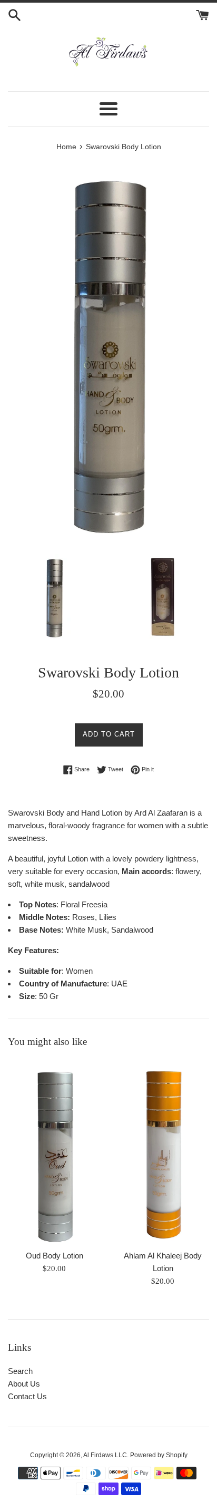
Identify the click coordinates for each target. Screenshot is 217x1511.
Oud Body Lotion (54, 1255)
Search (20, 1371)
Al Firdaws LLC (105, 1455)
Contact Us (27, 1396)
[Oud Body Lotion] (54, 1151)
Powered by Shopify (159, 1455)
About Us (24, 1383)
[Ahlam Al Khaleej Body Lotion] (162, 1151)
